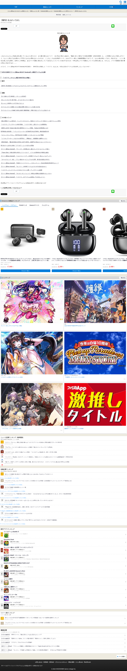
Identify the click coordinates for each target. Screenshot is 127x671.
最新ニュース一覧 (34, 11)
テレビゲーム (45, 205)
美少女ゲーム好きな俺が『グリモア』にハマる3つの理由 (17, 145)
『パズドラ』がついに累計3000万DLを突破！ (16, 78)
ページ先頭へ (122, 656)
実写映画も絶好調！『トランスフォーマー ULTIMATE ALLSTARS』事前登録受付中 (25, 131)
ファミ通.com (79, 662)
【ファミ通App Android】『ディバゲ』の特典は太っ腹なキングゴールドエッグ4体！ (25, 149)
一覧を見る (123, 201)
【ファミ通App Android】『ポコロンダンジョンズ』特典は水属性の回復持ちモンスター (26, 173)
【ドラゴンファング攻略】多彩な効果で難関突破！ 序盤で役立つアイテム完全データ (25, 110)
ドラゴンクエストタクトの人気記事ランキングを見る (13, 523)
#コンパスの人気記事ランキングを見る (10, 478)
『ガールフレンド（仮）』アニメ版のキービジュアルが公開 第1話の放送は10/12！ (25, 159)
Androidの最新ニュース (46, 11)
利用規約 (45, 662)
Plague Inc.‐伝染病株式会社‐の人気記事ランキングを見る (14, 510)
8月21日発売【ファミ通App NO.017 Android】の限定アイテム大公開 (23, 72)
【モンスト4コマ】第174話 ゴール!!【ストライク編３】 (17, 100)
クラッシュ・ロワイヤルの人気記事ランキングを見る (13, 491)
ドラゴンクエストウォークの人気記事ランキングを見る (14, 497)
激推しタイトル (67, 14)
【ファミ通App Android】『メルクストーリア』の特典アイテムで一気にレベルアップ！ (26, 156)
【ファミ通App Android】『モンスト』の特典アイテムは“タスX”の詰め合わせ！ (24, 166)
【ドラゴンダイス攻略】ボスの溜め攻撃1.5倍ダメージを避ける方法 (20, 107)
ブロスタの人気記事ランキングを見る (10, 517)
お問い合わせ (38, 662)
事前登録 (58, 14)
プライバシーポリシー (61, 662)
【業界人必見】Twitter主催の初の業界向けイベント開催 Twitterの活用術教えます (24, 128)
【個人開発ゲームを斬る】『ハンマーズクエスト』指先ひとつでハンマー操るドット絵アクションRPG (31, 121)
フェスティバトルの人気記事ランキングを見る (12, 484)
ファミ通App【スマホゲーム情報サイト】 (18, 11)
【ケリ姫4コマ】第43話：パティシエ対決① (13, 96)
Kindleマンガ (23, 205)
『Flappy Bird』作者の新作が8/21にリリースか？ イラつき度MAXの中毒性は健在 (25, 152)
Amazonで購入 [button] (26, 271)
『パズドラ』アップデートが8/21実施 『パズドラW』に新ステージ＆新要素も (24, 124)
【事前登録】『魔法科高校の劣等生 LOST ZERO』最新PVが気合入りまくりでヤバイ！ (26, 142)
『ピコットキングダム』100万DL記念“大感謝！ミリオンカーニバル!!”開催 (22, 135)
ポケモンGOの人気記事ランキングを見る (11, 504)
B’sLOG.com (87, 662)
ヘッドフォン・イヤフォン (9, 205)
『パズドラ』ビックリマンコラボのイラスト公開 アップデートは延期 (21, 170)
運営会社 (51, 662)
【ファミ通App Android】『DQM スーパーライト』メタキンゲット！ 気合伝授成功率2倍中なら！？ (30, 163)
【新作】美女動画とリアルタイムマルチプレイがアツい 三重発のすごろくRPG (24, 86)
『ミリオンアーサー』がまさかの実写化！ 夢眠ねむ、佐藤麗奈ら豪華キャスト (24, 138)
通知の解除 (71, 662)
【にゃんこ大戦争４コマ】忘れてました (12, 103)
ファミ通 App (6, 2)
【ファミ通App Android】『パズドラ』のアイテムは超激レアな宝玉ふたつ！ (23, 177)
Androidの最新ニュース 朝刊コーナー (63, 11)
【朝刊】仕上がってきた (80, 11)
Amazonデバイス (34, 205)
